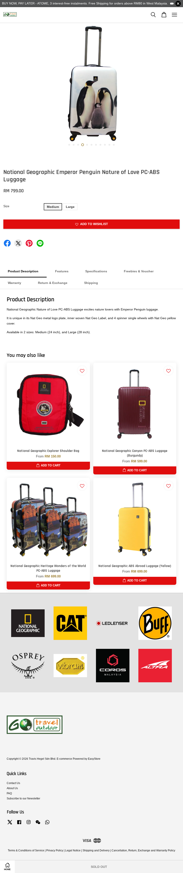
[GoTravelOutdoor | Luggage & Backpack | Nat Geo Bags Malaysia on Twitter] (10, 824)
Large (70, 207)
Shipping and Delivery (96, 850)
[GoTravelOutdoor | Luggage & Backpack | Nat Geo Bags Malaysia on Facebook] (19, 824)
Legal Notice (73, 850)
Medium (53, 207)
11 (113, 144)
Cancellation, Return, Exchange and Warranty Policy (143, 850)
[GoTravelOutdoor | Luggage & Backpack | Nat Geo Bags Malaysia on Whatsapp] (47, 824)
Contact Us (13, 783)
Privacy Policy (54, 850)
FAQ (9, 793)
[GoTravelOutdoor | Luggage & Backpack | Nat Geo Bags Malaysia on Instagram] (28, 824)
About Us (12, 788)
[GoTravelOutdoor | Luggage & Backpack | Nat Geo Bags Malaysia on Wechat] (38, 824)
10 (109, 144)
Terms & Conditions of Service (26, 850)
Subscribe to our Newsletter (23, 798)
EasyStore (94, 758)
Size (6, 206)
